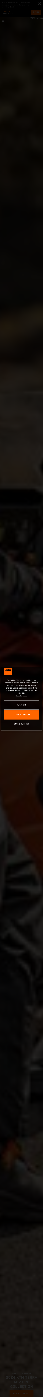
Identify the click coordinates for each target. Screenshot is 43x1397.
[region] (21, 699)
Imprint (25, 695)
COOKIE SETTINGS (21, 724)
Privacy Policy (19, 695)
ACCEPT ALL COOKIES (21, 715)
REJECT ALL (21, 705)
